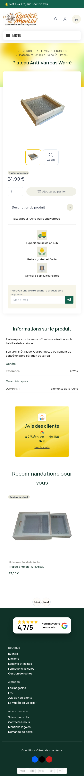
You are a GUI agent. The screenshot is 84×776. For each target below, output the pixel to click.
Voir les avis (42, 447)
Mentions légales (19, 727)
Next (46, 602)
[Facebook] (35, 759)
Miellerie (13, 658)
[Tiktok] (42, 759)
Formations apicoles (21, 668)
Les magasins (17, 688)
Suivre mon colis (18, 717)
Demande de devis (20, 732)
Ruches (13, 654)
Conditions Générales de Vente (42, 750)
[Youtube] (49, 759)
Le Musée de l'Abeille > (22, 703)
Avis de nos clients (20, 697)
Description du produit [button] (28, 207)
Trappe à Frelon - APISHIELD (26, 566)
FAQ (10, 693)
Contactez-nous (19, 722)
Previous (37, 602)
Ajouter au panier (54, 191)
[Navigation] (56, 19)
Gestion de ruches (20, 673)
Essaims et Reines (20, 664)
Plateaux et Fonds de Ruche (24, 562)
